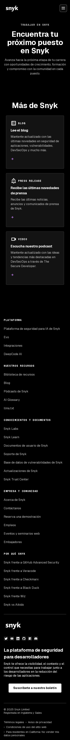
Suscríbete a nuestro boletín (35, 688)
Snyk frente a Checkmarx (21, 579)
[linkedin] (18, 638)
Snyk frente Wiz (15, 596)
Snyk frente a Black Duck (21, 588)
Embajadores (13, 542)
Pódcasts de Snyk (16, 391)
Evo (6, 337)
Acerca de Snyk (14, 500)
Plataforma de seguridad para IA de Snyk (32, 329)
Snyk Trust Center (16, 479)
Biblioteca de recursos (19, 374)
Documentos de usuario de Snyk (26, 446)
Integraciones (13, 346)
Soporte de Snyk (15, 454)
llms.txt (9, 408)
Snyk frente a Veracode (20, 571)
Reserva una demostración (22, 517)
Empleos (10, 525)
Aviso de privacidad (40, 722)
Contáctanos (12, 508)
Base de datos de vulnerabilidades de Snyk (33, 462)
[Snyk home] (12, 8)
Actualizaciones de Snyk (21, 471)
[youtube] (12, 638)
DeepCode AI (13, 354)
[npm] (30, 638)
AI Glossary (12, 400)
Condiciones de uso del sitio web (26, 727)
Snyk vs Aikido (14, 605)
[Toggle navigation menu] (63, 8)
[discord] (36, 638)
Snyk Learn (11, 437)
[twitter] (6, 638)
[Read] (12, 159)
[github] (24, 638)
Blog (7, 383)
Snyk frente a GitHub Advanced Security (31, 562)
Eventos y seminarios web (22, 534)
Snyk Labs (11, 429)
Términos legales (14, 722)
